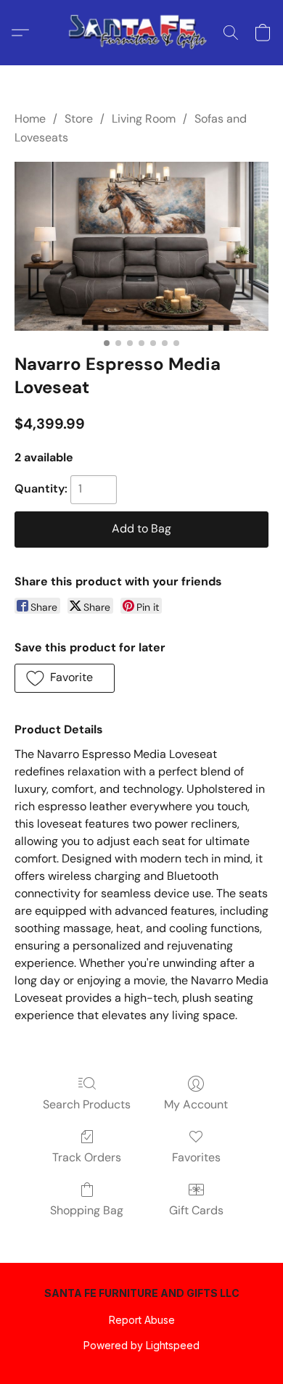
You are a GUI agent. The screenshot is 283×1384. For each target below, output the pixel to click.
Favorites (196, 1157)
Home (30, 118)
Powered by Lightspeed (141, 1345)
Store (79, 118)
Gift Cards (196, 1210)
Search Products (87, 1104)
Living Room (144, 118)
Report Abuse (142, 1320)
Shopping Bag (86, 1210)
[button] (141, 32)
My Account (196, 1104)
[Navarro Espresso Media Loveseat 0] (141, 246)
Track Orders (86, 1157)
